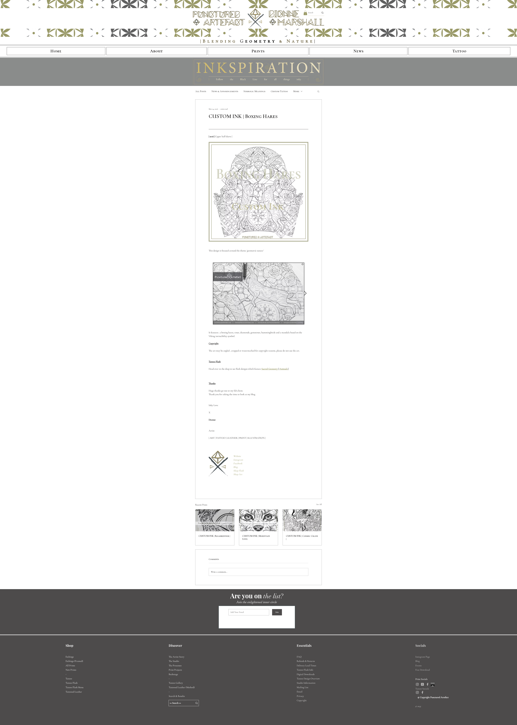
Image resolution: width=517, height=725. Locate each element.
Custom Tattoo (279, 91)
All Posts (200, 91)
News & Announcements (225, 91)
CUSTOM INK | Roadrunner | (214, 535)
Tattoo (69, 678)
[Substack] (435, 684)
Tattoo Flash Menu (74, 687)
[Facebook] (430, 684)
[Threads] (425, 684)
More (296, 91)
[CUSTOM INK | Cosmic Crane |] (302, 520)
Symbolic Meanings (254, 91)
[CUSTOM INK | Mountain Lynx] (258, 520)
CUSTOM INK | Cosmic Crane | (302, 537)
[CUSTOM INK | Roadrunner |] (214, 520)
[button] (305, 13)
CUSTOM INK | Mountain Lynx (256, 537)
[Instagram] (420, 684)
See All (319, 504)
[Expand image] (258, 293)
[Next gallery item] (305, 293)
